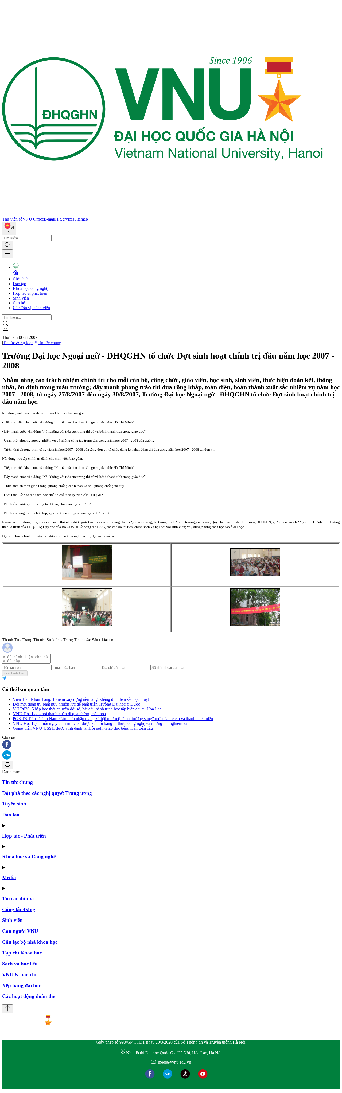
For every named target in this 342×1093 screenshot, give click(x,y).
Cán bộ (19, 303)
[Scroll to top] (7, 1008)
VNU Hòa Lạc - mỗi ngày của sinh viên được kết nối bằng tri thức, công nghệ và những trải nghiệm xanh (102, 723)
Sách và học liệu (20, 963)
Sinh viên (21, 298)
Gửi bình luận (14, 673)
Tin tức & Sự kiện (18, 342)
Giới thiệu (21, 279)
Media (9, 877)
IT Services (64, 219)
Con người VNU (20, 931)
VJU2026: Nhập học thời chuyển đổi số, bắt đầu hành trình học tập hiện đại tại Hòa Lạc (87, 709)
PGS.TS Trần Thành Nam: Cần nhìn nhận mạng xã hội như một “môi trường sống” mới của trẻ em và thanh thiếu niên (113, 718)
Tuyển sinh (14, 804)
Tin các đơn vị (18, 898)
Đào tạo (19, 283)
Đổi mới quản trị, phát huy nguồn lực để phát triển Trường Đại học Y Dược (76, 704)
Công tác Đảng (18, 909)
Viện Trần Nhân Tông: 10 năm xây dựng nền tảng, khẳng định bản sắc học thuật (81, 699)
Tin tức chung (49, 342)
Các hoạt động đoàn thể (28, 996)
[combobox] (9, 228)
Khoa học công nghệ (30, 288)
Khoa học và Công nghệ (29, 856)
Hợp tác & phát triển (30, 293)
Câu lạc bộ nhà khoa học (29, 942)
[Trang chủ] (162, 214)
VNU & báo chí (19, 974)
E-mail (49, 219)
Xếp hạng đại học (21, 985)
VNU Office (33, 219)
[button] (171, 745)
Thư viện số (12, 219)
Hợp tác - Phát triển (24, 836)
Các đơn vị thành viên (31, 307)
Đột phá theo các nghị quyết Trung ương (47, 793)
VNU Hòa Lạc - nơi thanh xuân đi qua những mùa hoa (59, 713)
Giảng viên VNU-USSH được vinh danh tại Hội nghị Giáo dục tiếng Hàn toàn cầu (83, 728)
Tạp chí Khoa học (22, 953)
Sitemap (81, 219)
